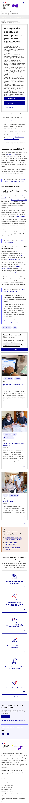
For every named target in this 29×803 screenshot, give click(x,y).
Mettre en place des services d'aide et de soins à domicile (13, 538)
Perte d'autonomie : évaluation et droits (10, 22)
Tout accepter (10, 98)
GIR (15, 327)
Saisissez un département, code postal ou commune (14, 341)
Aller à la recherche (23, 3)
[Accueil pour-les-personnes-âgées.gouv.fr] (15, 5)
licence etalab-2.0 (13, 801)
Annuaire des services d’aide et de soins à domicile (14, 667)
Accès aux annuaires (7, 17)
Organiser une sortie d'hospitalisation (11, 543)
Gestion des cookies (6, 789)
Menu (27, 3)
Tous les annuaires (19, 697)
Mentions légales (5, 783)
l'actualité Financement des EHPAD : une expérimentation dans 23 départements (15, 321)
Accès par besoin (19, 17)
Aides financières (8, 437)
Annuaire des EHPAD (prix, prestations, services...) (14, 625)
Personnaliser (10, 107)
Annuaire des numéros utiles (14, 688)
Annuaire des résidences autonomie (14, 646)
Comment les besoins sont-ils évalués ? (13, 385)
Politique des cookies (7, 791)
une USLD (23, 255)
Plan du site (4, 778)
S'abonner (6, 717)
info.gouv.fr (4, 770)
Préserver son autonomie (12, 20)
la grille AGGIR (11, 154)
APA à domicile (6, 327)
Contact (14, 783)
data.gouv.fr (18, 773)
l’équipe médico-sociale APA (19, 200)
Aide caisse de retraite (10, 434)
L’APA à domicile (8, 501)
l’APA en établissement (13, 259)
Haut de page (22, 523)
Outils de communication (8, 793)
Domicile (17, 378)
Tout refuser (9, 103)
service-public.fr (15, 770)
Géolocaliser (21, 345)
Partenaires (20, 793)
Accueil (3, 20)
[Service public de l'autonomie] (16, 746)
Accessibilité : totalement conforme (11, 781)
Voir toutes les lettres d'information (12, 720)
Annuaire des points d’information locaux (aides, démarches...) (14, 604)
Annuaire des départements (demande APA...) (14, 582)
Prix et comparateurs (7, 785)
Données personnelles (7, 787)
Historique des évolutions (8, 796)
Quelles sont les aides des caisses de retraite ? (14, 444)
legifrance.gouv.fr (6, 773)
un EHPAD (18, 251)
